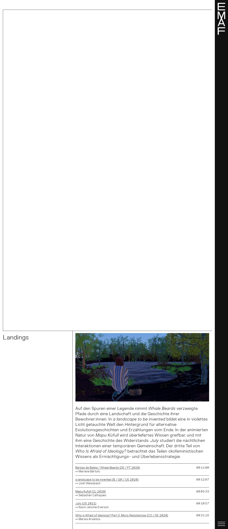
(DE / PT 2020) (107, 467)
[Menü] (221, 264)
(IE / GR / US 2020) (107, 479)
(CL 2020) (90, 491)
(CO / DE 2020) (121, 515)
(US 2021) (85, 503)
